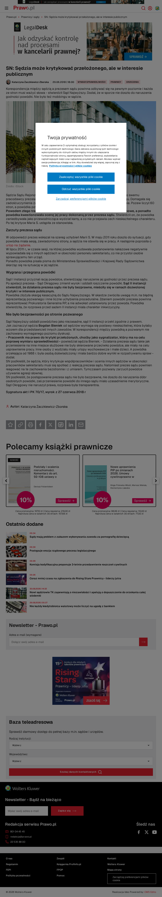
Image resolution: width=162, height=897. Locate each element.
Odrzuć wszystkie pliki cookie (81, 189)
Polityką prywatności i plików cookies (70, 165)
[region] (81, 168)
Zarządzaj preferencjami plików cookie (81, 199)
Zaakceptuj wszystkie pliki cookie (81, 177)
